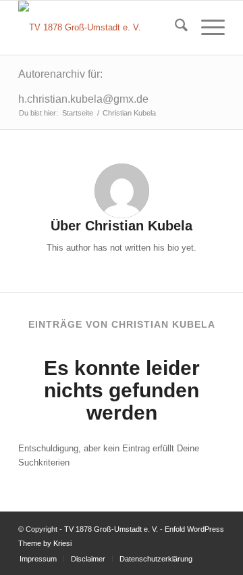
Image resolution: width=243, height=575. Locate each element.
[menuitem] (174, 28)
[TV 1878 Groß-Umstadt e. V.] (101, 28)
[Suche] (174, 28)
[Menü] (206, 28)
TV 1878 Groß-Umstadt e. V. (111, 529)
